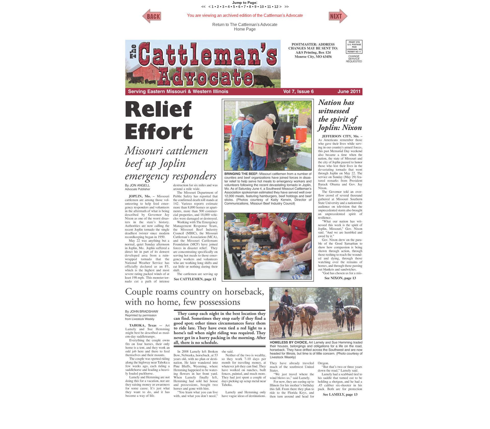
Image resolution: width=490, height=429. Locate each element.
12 (276, 7)
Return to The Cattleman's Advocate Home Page (244, 26)
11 (269, 7)
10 (262, 7)
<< (203, 7)
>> (287, 7)
